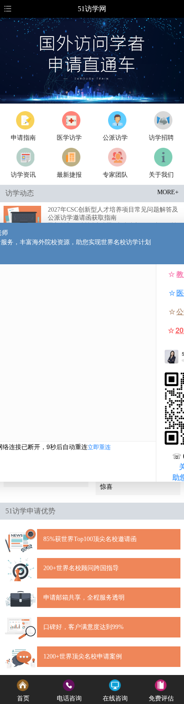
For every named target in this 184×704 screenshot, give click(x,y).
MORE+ (168, 192)
